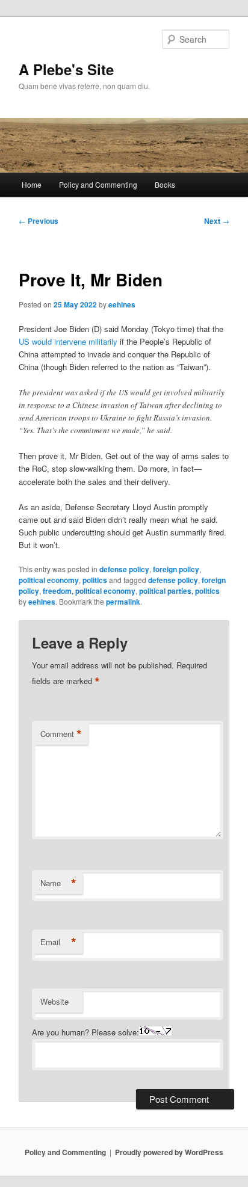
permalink (123, 601)
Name (58, 883)
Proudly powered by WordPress (169, 1152)
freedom (57, 590)
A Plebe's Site (66, 69)
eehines (121, 304)
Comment (61, 734)
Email (58, 942)
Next (216, 220)
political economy (49, 580)
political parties (165, 590)
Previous (38, 220)
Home (32, 184)
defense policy (124, 569)
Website (54, 1001)
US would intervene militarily (68, 341)
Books (165, 184)
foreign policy (176, 569)
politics (94, 580)
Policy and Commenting (98, 184)
